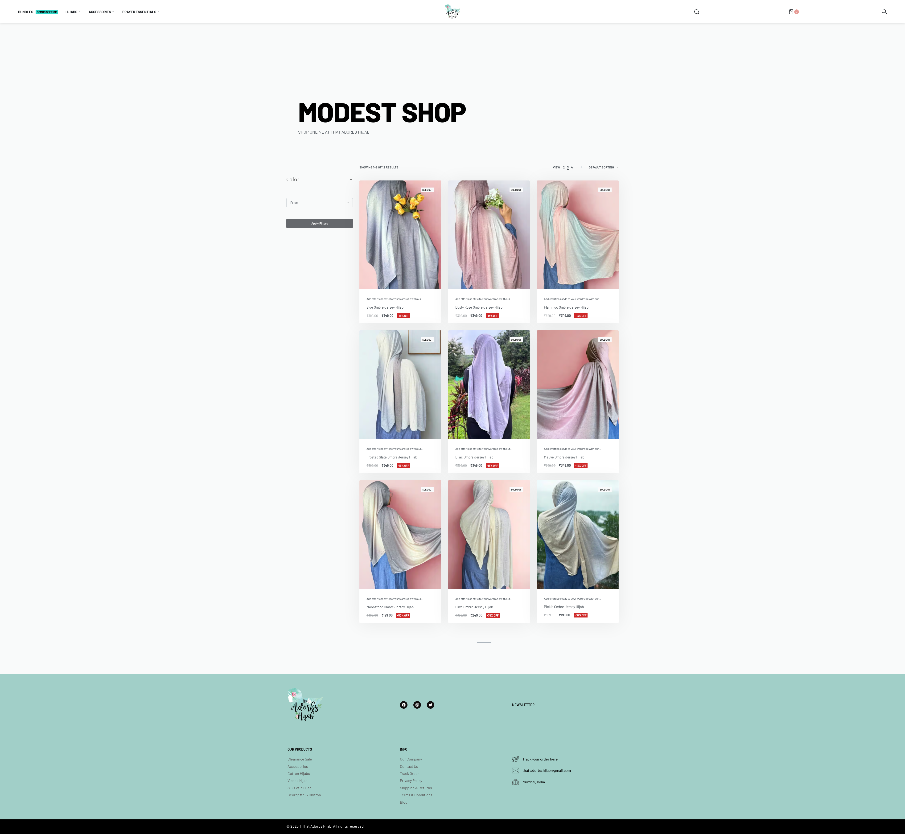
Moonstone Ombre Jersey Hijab (390, 607)
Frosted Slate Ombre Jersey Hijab (391, 457)
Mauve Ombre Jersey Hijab (564, 457)
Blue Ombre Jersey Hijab (384, 307)
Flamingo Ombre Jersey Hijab (566, 307)
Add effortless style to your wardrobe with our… (395, 298)
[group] (400, 234)
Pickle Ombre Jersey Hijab (564, 607)
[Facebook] (403, 705)
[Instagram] (417, 705)
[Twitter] (430, 705)
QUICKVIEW (422, 283)
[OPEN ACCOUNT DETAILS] (884, 11)
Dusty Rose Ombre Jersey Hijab (478, 307)
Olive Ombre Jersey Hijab (474, 607)
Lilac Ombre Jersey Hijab (474, 457)
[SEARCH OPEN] (696, 11)
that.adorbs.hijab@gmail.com (546, 770)
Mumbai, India (533, 782)
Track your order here (540, 759)
